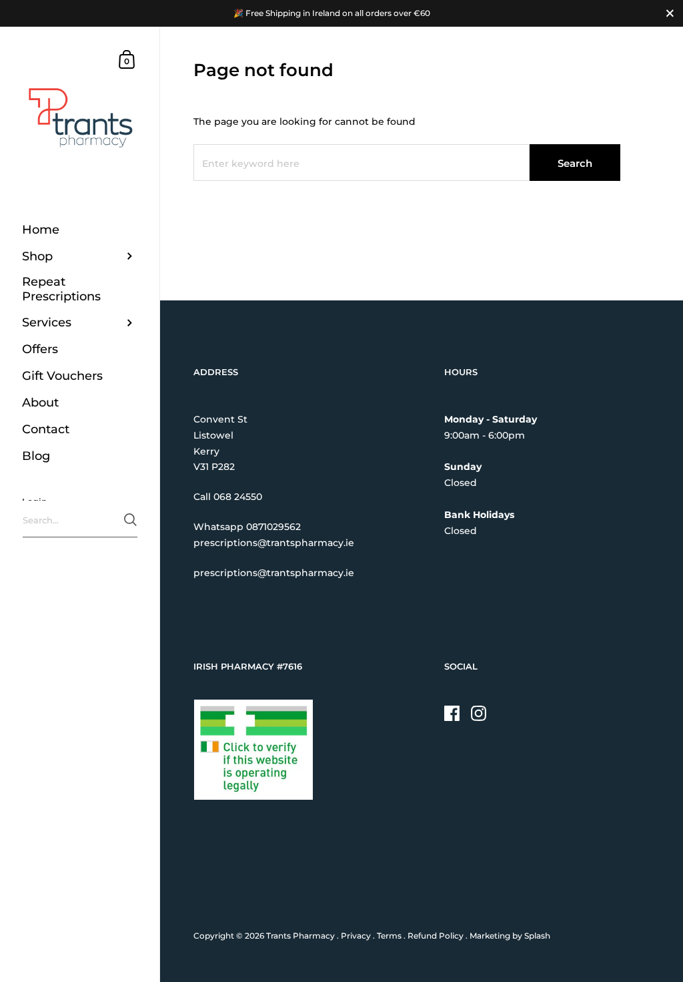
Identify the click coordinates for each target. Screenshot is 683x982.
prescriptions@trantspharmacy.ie (273, 543)
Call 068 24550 (227, 497)
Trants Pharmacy (300, 936)
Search (575, 163)
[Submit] (130, 520)
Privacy (356, 936)
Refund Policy (436, 936)
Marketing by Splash (510, 936)
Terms (389, 936)
